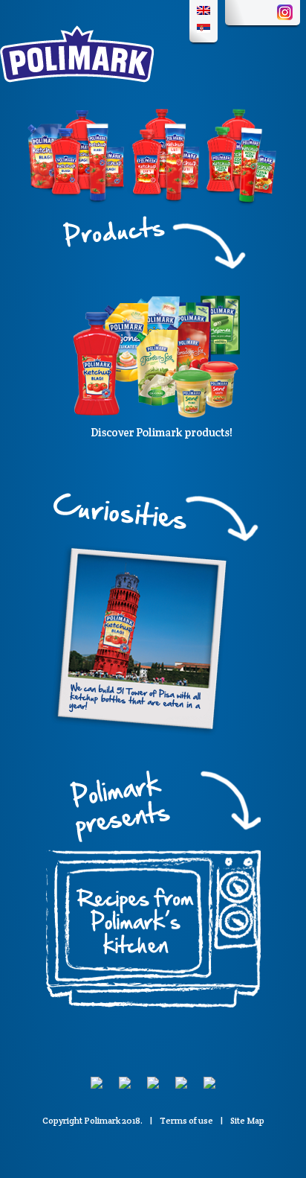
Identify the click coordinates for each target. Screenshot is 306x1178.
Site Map (247, 1120)
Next (290, 156)
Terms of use (186, 1120)
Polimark (102, 1120)
